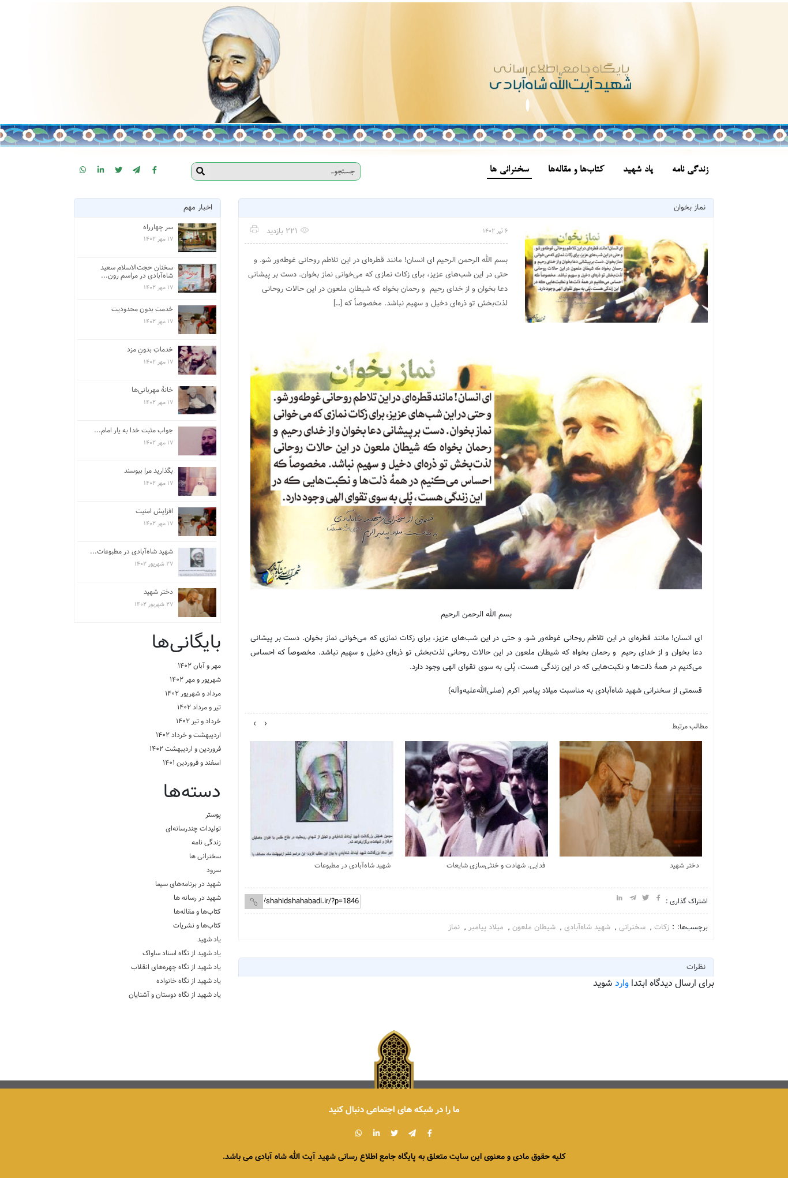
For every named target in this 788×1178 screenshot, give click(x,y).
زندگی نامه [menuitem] (690, 169)
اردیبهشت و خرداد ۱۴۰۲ (188, 735)
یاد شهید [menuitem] (638, 169)
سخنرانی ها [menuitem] (509, 169)
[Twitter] (118, 169)
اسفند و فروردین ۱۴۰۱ (192, 762)
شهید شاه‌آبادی (587, 927)
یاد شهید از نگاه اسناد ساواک (181, 953)
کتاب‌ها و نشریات (197, 925)
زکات (661, 927)
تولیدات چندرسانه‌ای (193, 828)
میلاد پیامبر (486, 927)
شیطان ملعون (534, 927)
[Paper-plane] (136, 169)
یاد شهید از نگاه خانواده (188, 980)
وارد (622, 983)
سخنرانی (632, 927)
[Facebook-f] (154, 169)
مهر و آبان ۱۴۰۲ (199, 665)
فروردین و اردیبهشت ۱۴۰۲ (185, 748)
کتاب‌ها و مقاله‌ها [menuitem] (576, 169)
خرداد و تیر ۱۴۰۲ (198, 721)
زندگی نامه (206, 842)
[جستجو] (201, 171)
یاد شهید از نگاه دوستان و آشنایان (175, 994)
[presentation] (265, 724)
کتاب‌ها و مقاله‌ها (197, 911)
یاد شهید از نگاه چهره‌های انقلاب (176, 967)
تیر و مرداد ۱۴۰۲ (199, 707)
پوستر (213, 814)
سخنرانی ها (205, 856)
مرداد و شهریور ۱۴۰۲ (193, 693)
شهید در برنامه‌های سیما (188, 883)
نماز (454, 927)
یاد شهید (209, 939)
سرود (214, 870)
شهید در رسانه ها (197, 897)
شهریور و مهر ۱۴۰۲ (195, 679)
